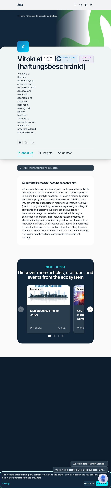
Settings (6, 483)
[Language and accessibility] (85, 4)
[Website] (20, 142)
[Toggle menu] (75, 4)
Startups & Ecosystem (37, 16)
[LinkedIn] (26, 142)
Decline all (89, 483)
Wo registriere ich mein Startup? (89, 463)
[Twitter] (32, 142)
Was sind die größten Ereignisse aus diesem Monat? (81, 470)
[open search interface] (80, 4)
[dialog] (55, 480)
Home (22, 16)
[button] (90, 309)
